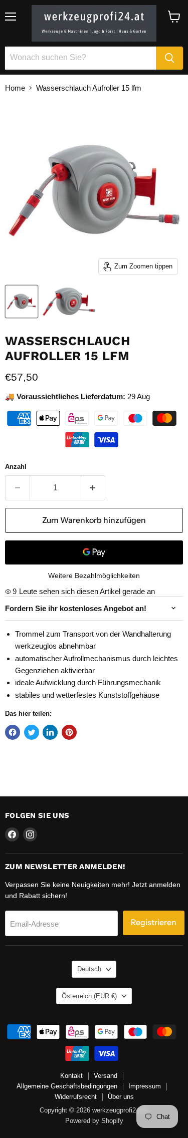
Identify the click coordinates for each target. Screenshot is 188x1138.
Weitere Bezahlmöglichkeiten (94, 576)
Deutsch (89, 969)
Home (15, 88)
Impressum (144, 1086)
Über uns (121, 1096)
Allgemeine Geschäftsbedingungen (67, 1086)
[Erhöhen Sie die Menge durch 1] (93, 487)
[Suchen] (169, 58)
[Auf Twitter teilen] (31, 732)
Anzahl (16, 466)
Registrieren (153, 922)
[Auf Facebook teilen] (12, 732)
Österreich (89, 996)
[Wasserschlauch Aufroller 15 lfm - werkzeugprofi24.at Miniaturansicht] (22, 302)
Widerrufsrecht (76, 1096)
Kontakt (71, 1075)
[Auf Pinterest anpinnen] (69, 732)
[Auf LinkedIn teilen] (50, 732)
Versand (105, 1075)
